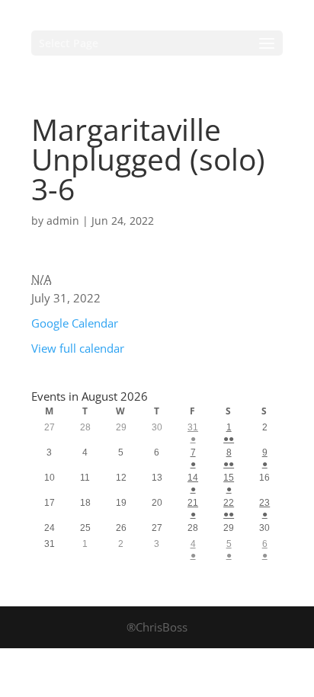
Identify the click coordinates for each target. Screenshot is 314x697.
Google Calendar (74, 323)
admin (62, 220)
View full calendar (77, 348)
